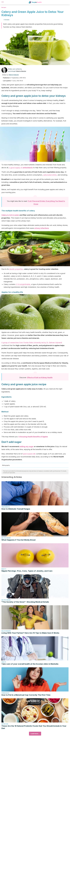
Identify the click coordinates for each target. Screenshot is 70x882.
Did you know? (6, 538)
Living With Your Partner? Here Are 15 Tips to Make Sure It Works (30, 633)
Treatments (5, 507)
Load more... (35, 734)
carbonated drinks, (50, 175)
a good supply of (21, 168)
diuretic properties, (16, 269)
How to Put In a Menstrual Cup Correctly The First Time (25, 695)
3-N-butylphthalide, (23, 284)
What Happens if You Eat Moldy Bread (18, 540)
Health (3, 662)
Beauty (3, 569)
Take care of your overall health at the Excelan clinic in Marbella (29, 664)
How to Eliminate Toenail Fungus (15, 509)
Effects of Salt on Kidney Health (39, 377)
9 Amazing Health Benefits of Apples (33, 437)
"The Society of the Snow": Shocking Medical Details (25, 602)
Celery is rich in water (10, 215)
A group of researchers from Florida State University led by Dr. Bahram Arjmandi (31, 342)
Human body (5, 693)
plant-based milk (29, 454)
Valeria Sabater (21, 71)
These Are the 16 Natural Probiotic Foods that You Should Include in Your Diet (33, 727)
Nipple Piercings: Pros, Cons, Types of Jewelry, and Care (26, 571)
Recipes (3, 7)
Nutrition (4, 724)
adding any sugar (26, 446)
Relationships (6, 631)
